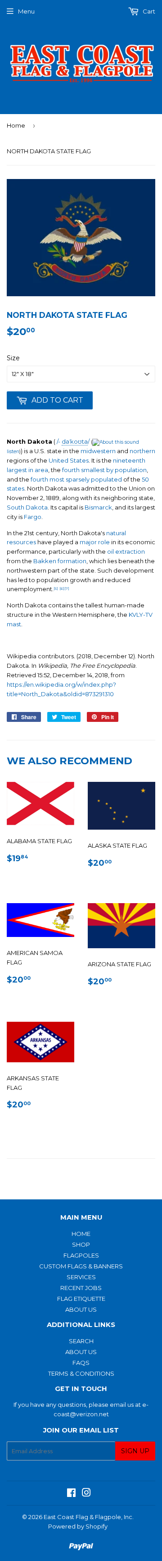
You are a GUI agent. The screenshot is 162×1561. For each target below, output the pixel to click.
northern (142, 451)
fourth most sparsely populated (76, 479)
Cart (148, 11)
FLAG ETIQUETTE (81, 1298)
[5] (56, 588)
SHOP (81, 1244)
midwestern (98, 451)
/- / (73, 441)
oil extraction (126, 551)
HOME (81, 1233)
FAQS (81, 1362)
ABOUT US (81, 1309)
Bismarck (98, 507)
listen (13, 452)
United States (69, 460)
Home (16, 125)
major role (95, 542)
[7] (66, 588)
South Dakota (27, 507)
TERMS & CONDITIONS (81, 1373)
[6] (61, 588)
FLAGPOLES (81, 1255)
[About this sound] (115, 442)
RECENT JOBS (81, 1287)
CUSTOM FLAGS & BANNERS (81, 1266)
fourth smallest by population (104, 469)
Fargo (32, 516)
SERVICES (81, 1277)
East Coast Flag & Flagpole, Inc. (89, 1516)
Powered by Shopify (78, 1526)
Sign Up (135, 1451)
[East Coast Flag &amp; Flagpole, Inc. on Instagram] (86, 1493)
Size (13, 358)
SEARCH (81, 1341)
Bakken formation (59, 561)
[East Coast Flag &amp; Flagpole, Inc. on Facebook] (71, 1493)
